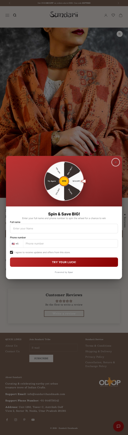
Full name (15, 222)
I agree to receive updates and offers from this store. (42, 252)
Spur (70, 272)
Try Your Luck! (64, 262)
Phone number (18, 237)
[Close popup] (115, 162)
